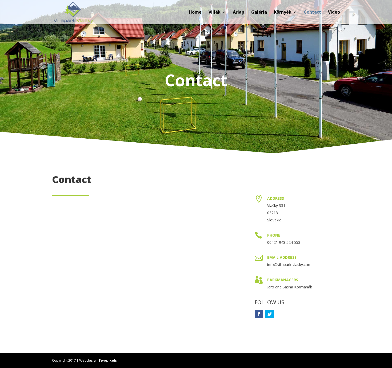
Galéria (259, 12)
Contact (312, 12)
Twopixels (107, 360)
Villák (215, 12)
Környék (282, 12)
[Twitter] (269, 314)
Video (334, 12)
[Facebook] (259, 314)
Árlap (238, 12)
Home (195, 12)
